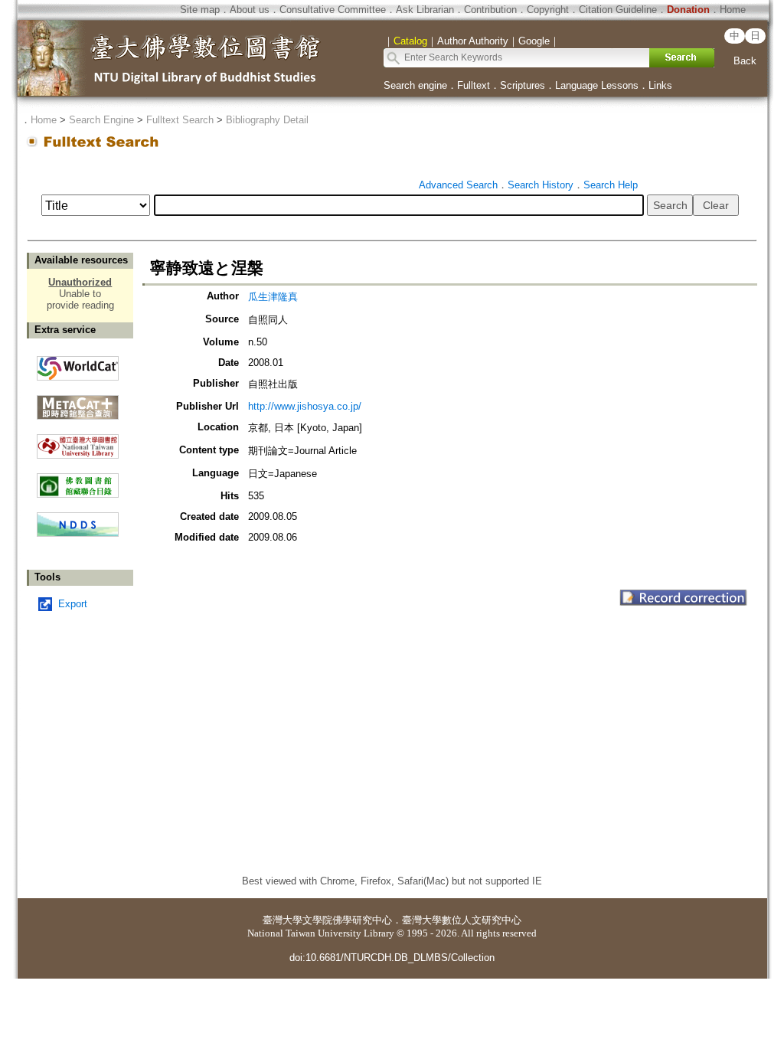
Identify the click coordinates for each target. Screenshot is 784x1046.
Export (72, 604)
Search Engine (101, 120)
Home (733, 9)
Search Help (610, 185)
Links (660, 85)
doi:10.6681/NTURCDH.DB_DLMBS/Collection (392, 957)
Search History (540, 185)
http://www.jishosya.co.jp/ (304, 406)
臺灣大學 (282, 920)
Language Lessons (597, 85)
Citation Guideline (618, 9)
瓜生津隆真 (273, 296)
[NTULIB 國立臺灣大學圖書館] (78, 441)
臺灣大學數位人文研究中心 (461, 920)
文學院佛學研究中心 (347, 920)
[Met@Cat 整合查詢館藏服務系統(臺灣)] (78, 402)
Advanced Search (458, 185)
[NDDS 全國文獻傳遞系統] (78, 533)
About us (250, 9)
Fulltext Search (180, 120)
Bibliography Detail (267, 120)
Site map (200, 9)
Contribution (490, 9)
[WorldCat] (78, 364)
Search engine (415, 85)
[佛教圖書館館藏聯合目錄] (78, 480)
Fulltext (473, 85)
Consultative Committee (332, 9)
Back (744, 61)
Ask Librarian (425, 9)
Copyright (548, 9)
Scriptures (522, 85)
